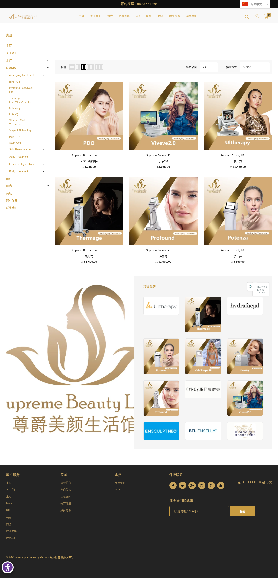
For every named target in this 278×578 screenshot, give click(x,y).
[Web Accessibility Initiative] (7, 567)
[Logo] (23, 16)
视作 (63, 67)
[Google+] (192, 485)
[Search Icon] (247, 17)
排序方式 (231, 67)
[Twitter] (182, 485)
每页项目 (191, 67)
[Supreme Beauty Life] (161, 306)
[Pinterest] (211, 485)
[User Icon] (257, 16)
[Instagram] (201, 485)
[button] (255, 4)
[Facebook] (173, 485)
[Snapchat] (220, 485)
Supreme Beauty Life (84, 155)
